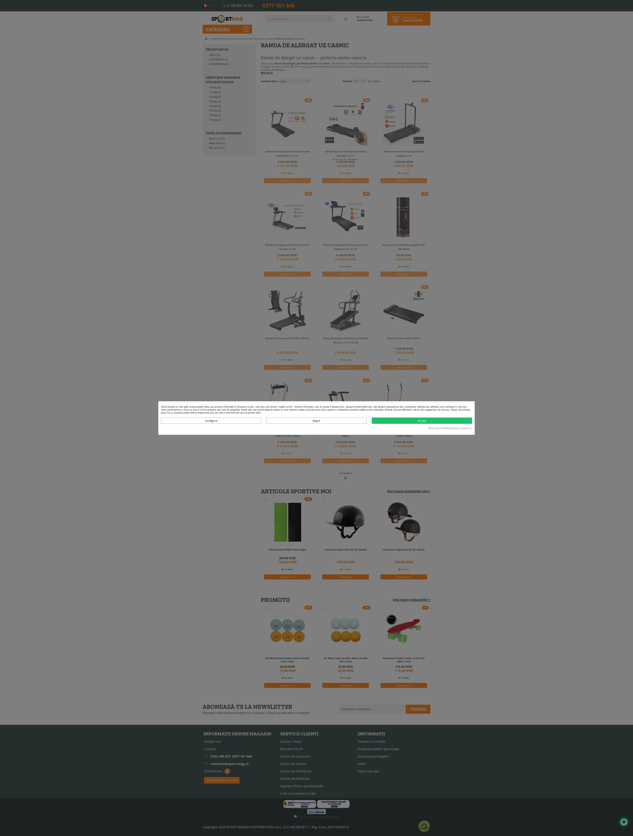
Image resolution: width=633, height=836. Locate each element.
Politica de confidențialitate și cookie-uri (450, 428)
